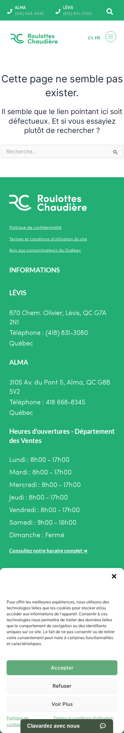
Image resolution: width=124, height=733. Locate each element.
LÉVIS (68, 8)
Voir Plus (62, 704)
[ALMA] (9, 11)
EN (91, 38)
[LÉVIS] (58, 11)
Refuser (62, 686)
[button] (114, 576)
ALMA (20, 8)
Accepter (62, 668)
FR (97, 38)
